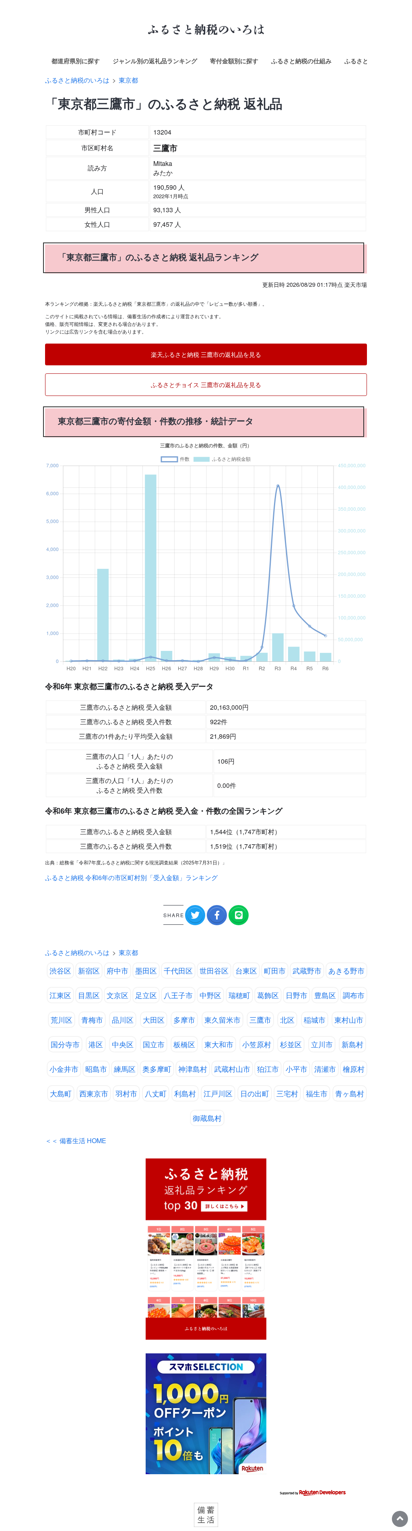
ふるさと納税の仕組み (301, 60)
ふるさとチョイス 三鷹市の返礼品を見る (206, 384)
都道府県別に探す (76, 60)
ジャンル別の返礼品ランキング (155, 60)
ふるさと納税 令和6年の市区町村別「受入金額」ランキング (131, 877)
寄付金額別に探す (234, 60)
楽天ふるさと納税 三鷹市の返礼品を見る (206, 354)
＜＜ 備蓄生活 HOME (75, 1140)
